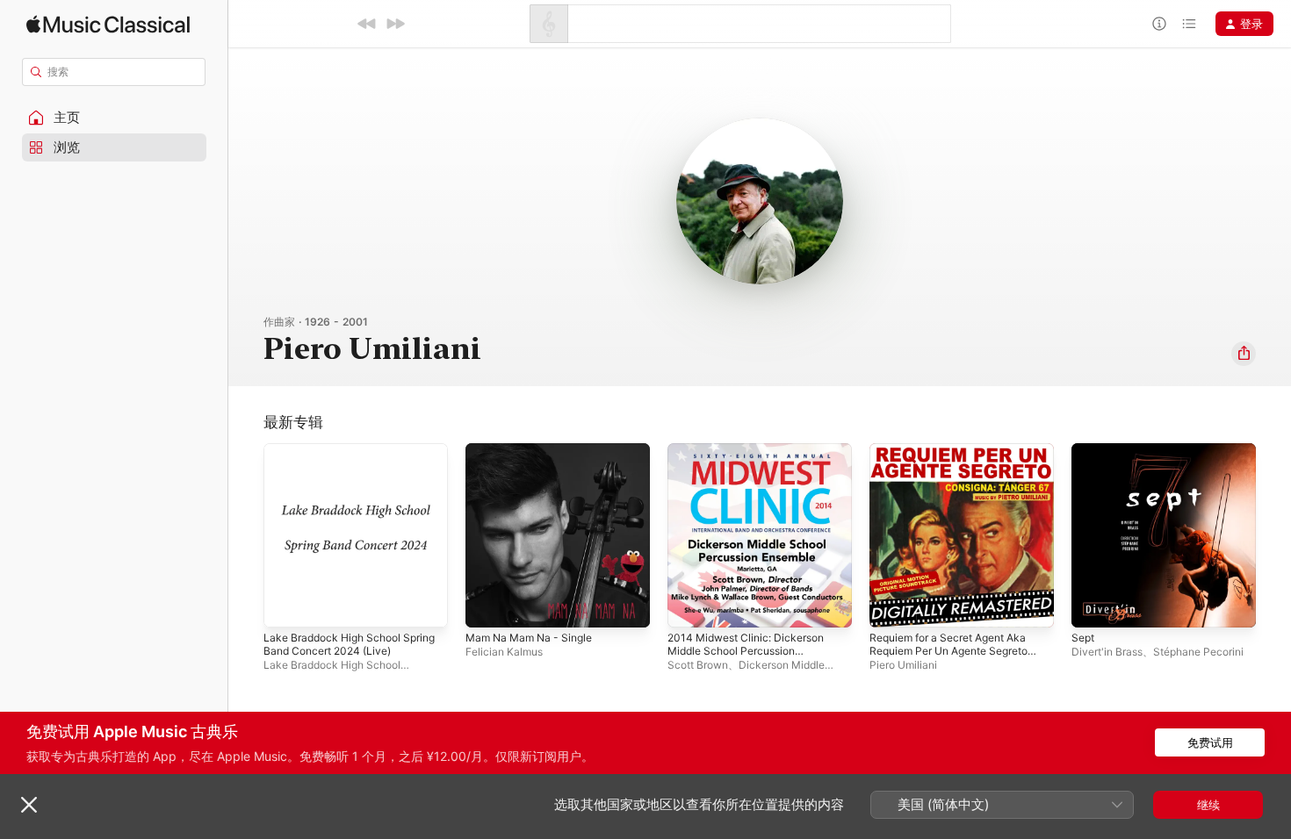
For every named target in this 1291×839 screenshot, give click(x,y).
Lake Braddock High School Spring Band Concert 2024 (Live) (353, 457)
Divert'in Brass (1107, 651)
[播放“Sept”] (1093, 605)
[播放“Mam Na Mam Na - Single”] (487, 605)
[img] (108, 24)
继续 (1208, 805)
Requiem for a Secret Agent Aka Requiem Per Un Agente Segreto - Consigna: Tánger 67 (959, 464)
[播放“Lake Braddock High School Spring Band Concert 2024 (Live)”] (285, 605)
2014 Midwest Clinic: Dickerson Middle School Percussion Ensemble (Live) (753, 464)
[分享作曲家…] (1243, 353)
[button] (114, 117)
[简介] (1159, 23)
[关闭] (29, 805)
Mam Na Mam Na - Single (534, 450)
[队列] (1189, 23)
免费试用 (1210, 742)
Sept (1084, 450)
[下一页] (1273, 535)
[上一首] (367, 24)
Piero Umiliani (903, 664)
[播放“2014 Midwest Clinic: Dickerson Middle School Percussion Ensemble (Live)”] (689, 605)
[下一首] (395, 24)
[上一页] (246, 535)
